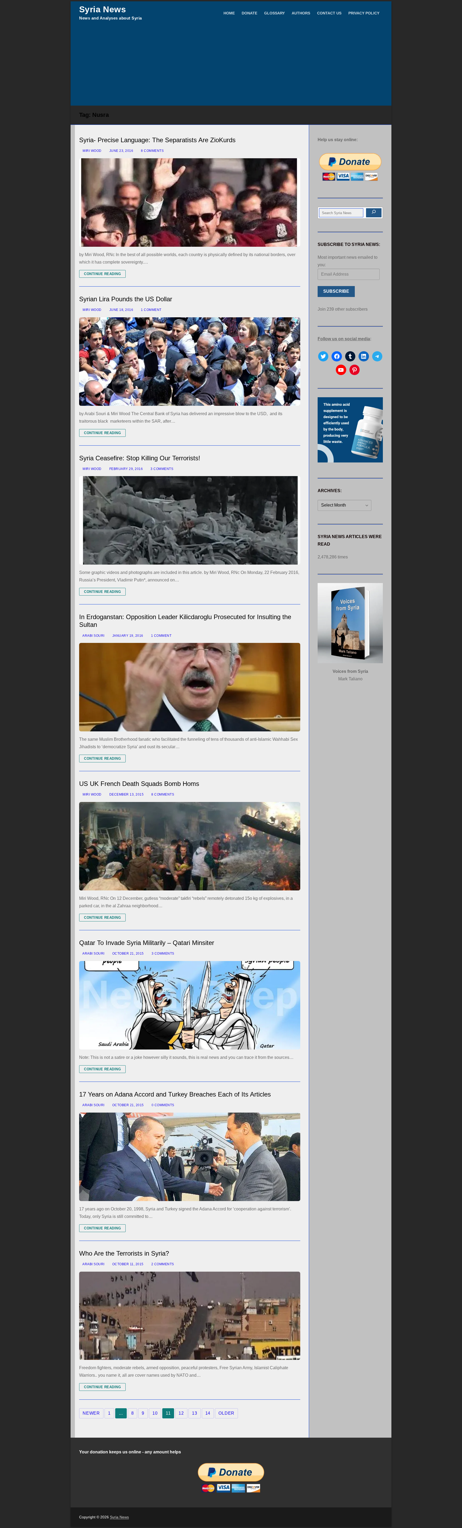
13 (194, 1413)
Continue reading (102, 274)
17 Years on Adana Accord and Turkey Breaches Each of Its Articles (175, 1094)
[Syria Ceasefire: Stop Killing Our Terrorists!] (189, 520)
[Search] (374, 212)
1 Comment (150, 309)
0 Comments (162, 1105)
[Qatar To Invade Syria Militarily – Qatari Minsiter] (189, 1005)
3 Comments (161, 468)
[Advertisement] (231, 65)
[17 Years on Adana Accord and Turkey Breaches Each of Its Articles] (189, 1157)
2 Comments (162, 1264)
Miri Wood (92, 150)
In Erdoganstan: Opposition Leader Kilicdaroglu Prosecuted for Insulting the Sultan (185, 620)
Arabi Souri (93, 635)
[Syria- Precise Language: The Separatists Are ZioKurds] (189, 202)
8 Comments (152, 150)
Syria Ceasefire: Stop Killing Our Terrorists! (139, 458)
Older (226, 1413)
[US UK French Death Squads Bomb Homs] (189, 846)
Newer (91, 1413)
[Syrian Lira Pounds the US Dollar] (189, 361)
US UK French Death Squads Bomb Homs (139, 783)
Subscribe (336, 291)
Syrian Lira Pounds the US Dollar (125, 299)
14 (208, 1413)
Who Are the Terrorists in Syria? (124, 1253)
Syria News (102, 9)
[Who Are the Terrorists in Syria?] (189, 1316)
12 (181, 1413)
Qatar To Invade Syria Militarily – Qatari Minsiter (146, 942)
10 (155, 1413)
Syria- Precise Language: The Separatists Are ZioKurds (157, 140)
